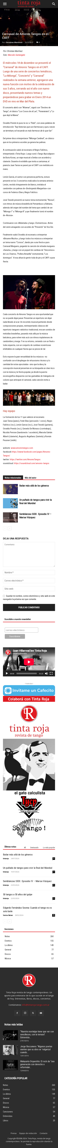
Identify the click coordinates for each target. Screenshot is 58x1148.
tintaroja (6, 859)
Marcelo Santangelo (16, 55)
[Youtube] (41, 1013)
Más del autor (30, 478)
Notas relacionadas (13, 478)
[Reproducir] (6, 673)
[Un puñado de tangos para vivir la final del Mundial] (10, 503)
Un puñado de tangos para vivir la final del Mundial (27, 867)
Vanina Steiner (8, 915)
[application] (29, 661)
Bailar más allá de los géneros (34, 485)
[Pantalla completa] (51, 673)
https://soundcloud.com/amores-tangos (31, 463)
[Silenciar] (46, 673)
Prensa (14, 1133)
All (25, 847)
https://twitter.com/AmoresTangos (25, 459)
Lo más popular (49, 847)
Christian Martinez (14, 42)
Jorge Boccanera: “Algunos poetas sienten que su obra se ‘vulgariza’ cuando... (36, 1049)
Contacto (43, 1133)
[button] (5, 4)
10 (53, 915)
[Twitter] (33, 1013)
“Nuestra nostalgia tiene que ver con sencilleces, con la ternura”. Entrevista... (37, 1034)
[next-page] (9, 528)
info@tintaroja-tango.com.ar (35, 1004)
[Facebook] (17, 1013)
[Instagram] (25, 1013)
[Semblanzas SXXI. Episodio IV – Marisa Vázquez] (10, 517)
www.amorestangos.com (21, 448)
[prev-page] (5, 528)
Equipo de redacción (28, 1133)
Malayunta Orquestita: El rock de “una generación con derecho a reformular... (37, 1064)
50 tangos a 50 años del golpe (17, 894)
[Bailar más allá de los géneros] (10, 489)
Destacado (34, 847)
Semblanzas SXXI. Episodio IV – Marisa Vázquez (27, 881)
